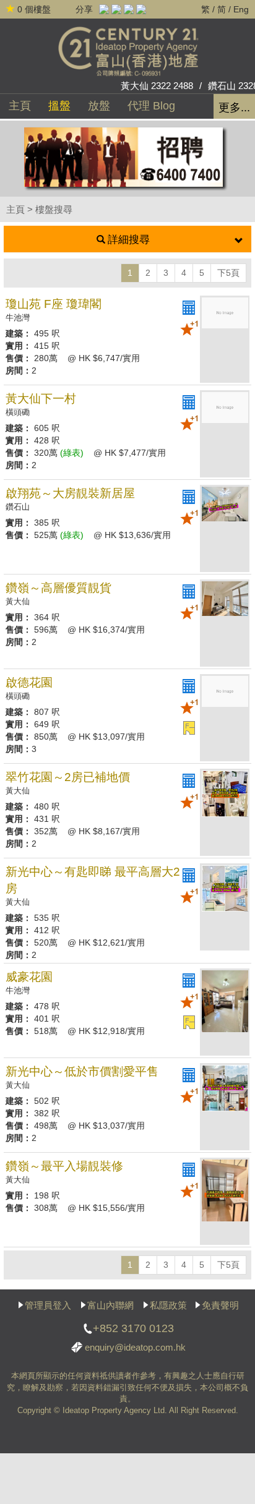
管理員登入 (48, 1305)
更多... (234, 107)
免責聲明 (220, 1305)
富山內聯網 (110, 1305)
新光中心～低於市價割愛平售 (82, 1071)
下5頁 (228, 273)
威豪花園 (29, 976)
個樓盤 (34, 9)
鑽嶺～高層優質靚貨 (58, 587)
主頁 (20, 106)
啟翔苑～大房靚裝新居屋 (70, 493)
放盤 (99, 106)
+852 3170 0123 (133, 1328)
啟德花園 (29, 682)
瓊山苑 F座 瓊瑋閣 (54, 303)
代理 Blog (151, 106)
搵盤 (59, 106)
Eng (241, 9)
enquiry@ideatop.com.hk (135, 1347)
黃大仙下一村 (41, 398)
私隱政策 (168, 1305)
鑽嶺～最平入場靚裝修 (64, 1166)
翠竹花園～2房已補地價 (68, 777)
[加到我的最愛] (189, 329)
